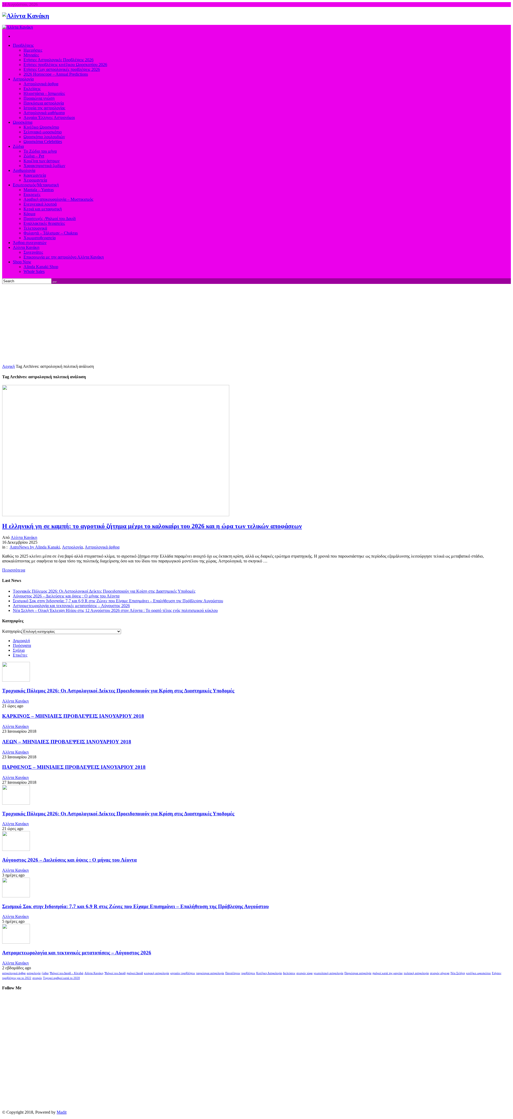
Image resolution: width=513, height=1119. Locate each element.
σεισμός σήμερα (439, 973)
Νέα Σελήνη (457, 973)
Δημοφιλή (21, 640)
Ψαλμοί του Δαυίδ (115, 973)
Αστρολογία (72, 547)
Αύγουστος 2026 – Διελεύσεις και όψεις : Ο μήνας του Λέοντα (66, 596)
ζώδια (45, 973)
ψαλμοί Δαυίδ (135, 973)
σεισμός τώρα (304, 973)
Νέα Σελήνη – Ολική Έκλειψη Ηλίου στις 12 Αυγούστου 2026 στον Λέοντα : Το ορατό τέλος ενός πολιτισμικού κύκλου (115, 610)
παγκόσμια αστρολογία (210, 973)
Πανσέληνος (232, 973)
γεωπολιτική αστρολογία (328, 973)
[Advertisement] (256, 324)
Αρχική (8, 366)
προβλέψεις (248, 973)
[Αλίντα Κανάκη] (25, 15)
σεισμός (37, 978)
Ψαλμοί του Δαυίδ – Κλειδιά (66, 973)
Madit (62, 1112)
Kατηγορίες (12, 631)
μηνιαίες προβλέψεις (182, 973)
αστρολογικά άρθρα (14, 973)
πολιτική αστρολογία (416, 973)
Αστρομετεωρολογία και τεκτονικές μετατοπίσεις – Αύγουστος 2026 (71, 605)
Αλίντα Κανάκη (24, 537)
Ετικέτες (20, 655)
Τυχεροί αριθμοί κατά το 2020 (61, 978)
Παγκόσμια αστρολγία (357, 973)
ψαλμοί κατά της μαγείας (387, 973)
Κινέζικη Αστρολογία (269, 973)
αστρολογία (34, 973)
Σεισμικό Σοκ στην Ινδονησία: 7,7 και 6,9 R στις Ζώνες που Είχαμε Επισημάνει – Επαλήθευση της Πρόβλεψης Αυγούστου (118, 601)
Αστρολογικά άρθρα (102, 547)
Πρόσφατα (22, 645)
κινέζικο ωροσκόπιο (478, 973)
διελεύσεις (289, 973)
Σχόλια (19, 650)
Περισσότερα (13, 570)
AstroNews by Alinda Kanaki (35, 547)
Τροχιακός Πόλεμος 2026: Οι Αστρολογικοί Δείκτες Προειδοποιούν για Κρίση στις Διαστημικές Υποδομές (104, 591)
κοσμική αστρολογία (156, 973)
